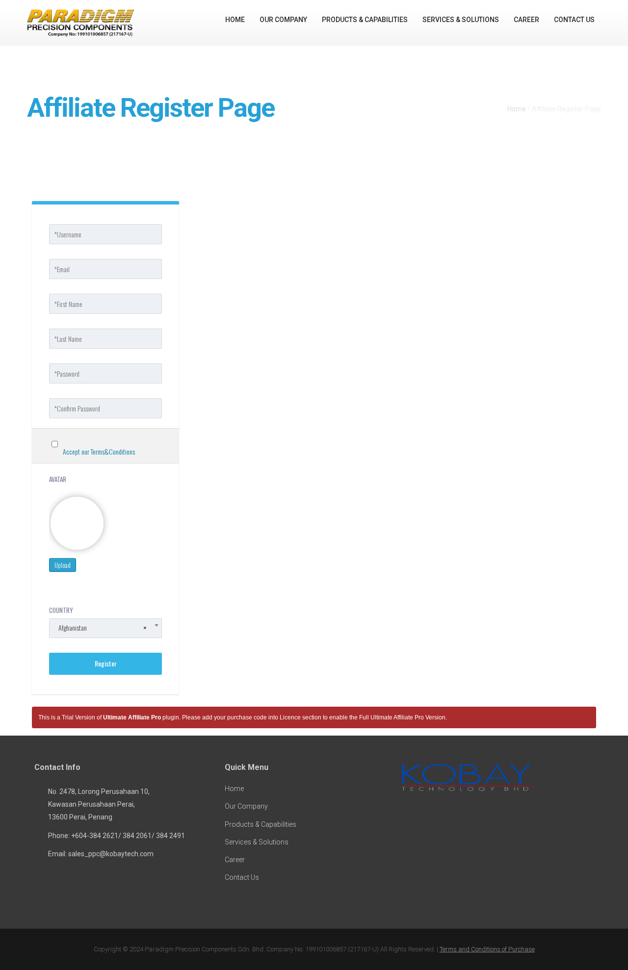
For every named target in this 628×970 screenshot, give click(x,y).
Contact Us (574, 20)
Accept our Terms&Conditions (99, 451)
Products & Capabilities (365, 20)
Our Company (283, 20)
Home (235, 20)
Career (526, 20)
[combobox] (105, 628)
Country (61, 610)
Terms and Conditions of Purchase (487, 949)
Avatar (57, 479)
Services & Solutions (460, 20)
